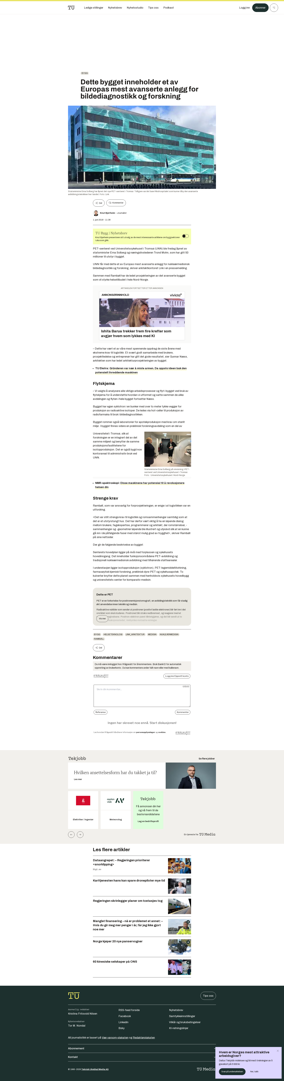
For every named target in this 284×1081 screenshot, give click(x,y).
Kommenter (117, 203)
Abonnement (76, 1048)
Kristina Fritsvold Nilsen (82, 1013)
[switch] (185, 236)
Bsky (121, 1028)
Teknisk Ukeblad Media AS (95, 1069)
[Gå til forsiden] (71, 7)
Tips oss (208, 995)
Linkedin (123, 1022)
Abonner (260, 7)
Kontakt (73, 1057)
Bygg (85, 73)
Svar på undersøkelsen (232, 1071)
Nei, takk (254, 1071)
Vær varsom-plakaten (115, 1037)
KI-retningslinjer (178, 1028)
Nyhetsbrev (176, 1010)
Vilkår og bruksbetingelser (185, 1022)
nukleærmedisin (169, 634)
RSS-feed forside (129, 1010)
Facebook (124, 1016)
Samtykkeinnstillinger (182, 1016)
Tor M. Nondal (76, 1025)
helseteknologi (113, 634)
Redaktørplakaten (144, 1037)
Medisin (152, 634)
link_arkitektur (135, 634)
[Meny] (274, 8)
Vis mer (102, 619)
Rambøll (99, 639)
